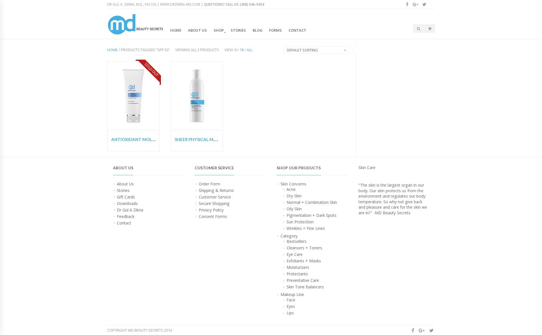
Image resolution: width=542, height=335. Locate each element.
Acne (291, 189)
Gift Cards (126, 197)
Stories (238, 30)
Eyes (291, 306)
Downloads (127, 203)
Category (289, 236)
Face (291, 299)
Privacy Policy (211, 210)
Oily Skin (294, 208)
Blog (258, 30)
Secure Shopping (214, 203)
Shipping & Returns (216, 190)
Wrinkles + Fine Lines (306, 228)
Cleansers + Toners (304, 247)
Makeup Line (292, 294)
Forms (275, 30)
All (249, 49)
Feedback (125, 216)
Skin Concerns (293, 184)
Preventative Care (303, 280)
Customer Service (215, 197)
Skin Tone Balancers (305, 286)
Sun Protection (300, 221)
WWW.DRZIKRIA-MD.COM (180, 4)
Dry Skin (294, 195)
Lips (290, 312)
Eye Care (295, 254)
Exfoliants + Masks (304, 260)
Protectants (297, 273)
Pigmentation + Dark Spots (311, 215)
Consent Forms (213, 216)
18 (242, 49)
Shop (219, 30)
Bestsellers (297, 241)
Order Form (209, 184)
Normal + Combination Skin (312, 202)
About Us (197, 30)
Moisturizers (298, 267)
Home (175, 30)
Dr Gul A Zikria (130, 210)
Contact (297, 30)
